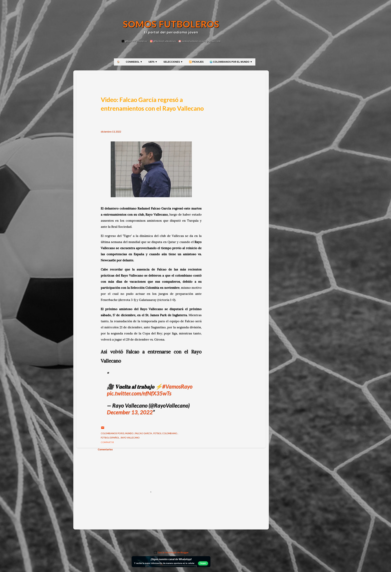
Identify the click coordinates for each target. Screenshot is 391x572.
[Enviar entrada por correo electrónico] (102, 428)
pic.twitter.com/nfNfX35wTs (139, 393)
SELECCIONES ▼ (173, 62)
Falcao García (143, 433)
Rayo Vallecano (130, 437)
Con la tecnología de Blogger (173, 552)
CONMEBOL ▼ (134, 62)
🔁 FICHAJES (196, 62)
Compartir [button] (107, 442)
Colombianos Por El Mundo (117, 433)
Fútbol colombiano (165, 433)
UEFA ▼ (152, 62)
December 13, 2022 (130, 412)
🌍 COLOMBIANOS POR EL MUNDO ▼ (231, 62)
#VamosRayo (177, 386)
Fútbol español (110, 437)
